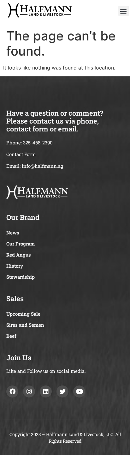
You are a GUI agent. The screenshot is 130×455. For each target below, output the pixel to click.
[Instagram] (29, 391)
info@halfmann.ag (42, 166)
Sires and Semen (25, 325)
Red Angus (18, 255)
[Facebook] (12, 391)
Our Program (20, 243)
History (14, 266)
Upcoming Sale (23, 314)
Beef (11, 336)
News (12, 232)
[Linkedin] (46, 391)
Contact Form (21, 154)
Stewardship (20, 277)
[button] (123, 11)
